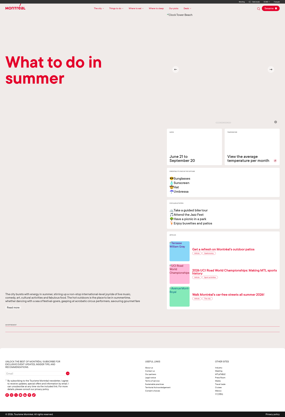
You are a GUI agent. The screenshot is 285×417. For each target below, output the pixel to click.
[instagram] (11, 395)
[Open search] (258, 8)
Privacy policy (273, 414)
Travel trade (220, 384)
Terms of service (152, 381)
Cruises (218, 387)
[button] (13, 307)
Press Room (220, 377)
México (218, 390)
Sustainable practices (154, 384)
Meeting (242, 2)
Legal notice (150, 377)
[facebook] (7, 395)
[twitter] (16, 395)
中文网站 (219, 394)
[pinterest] (29, 395)
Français (277, 2)
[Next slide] (271, 69)
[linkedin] (25, 395)
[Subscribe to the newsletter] (67, 373)
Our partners (150, 374)
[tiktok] (34, 395)
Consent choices (152, 390)
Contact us (150, 371)
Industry (218, 367)
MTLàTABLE (220, 374)
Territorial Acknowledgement (157, 387)
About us (149, 367)
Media (218, 381)
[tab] (218, 122)
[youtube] (20, 395)
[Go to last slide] (175, 69)
